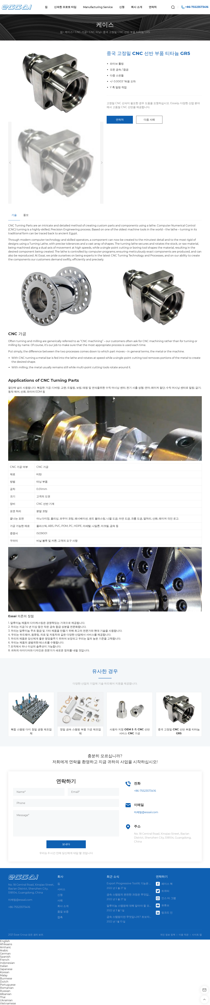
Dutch (4, 981)
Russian (5, 991)
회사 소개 (136, 7)
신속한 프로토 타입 (65, 7)
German (5, 953)
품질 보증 (63, 911)
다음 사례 (149, 119)
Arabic (4, 950)
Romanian (7, 987)
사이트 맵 (197, 934)
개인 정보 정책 (167, 934)
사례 (60, 900)
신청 (122, 7)
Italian (4, 966)
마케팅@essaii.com (146, 812)
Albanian (5, 994)
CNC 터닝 (95, 32)
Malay (4, 975)
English (5, 941)
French (4, 959)
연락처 (153, 7)
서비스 (61, 889)
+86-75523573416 (145, 790)
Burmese (6, 978)
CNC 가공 (81, 32)
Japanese (6, 969)
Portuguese (8, 984)
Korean (4, 972)
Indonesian (7, 962)
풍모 (26, 215)
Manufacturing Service (98, 7)
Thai (2, 997)
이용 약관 (184, 934)
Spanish (5, 956)
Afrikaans (6, 944)
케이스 (69, 32)
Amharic (5, 947)
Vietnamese (8, 1003)
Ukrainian (6, 1000)
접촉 (60, 917)
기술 (14, 215)
